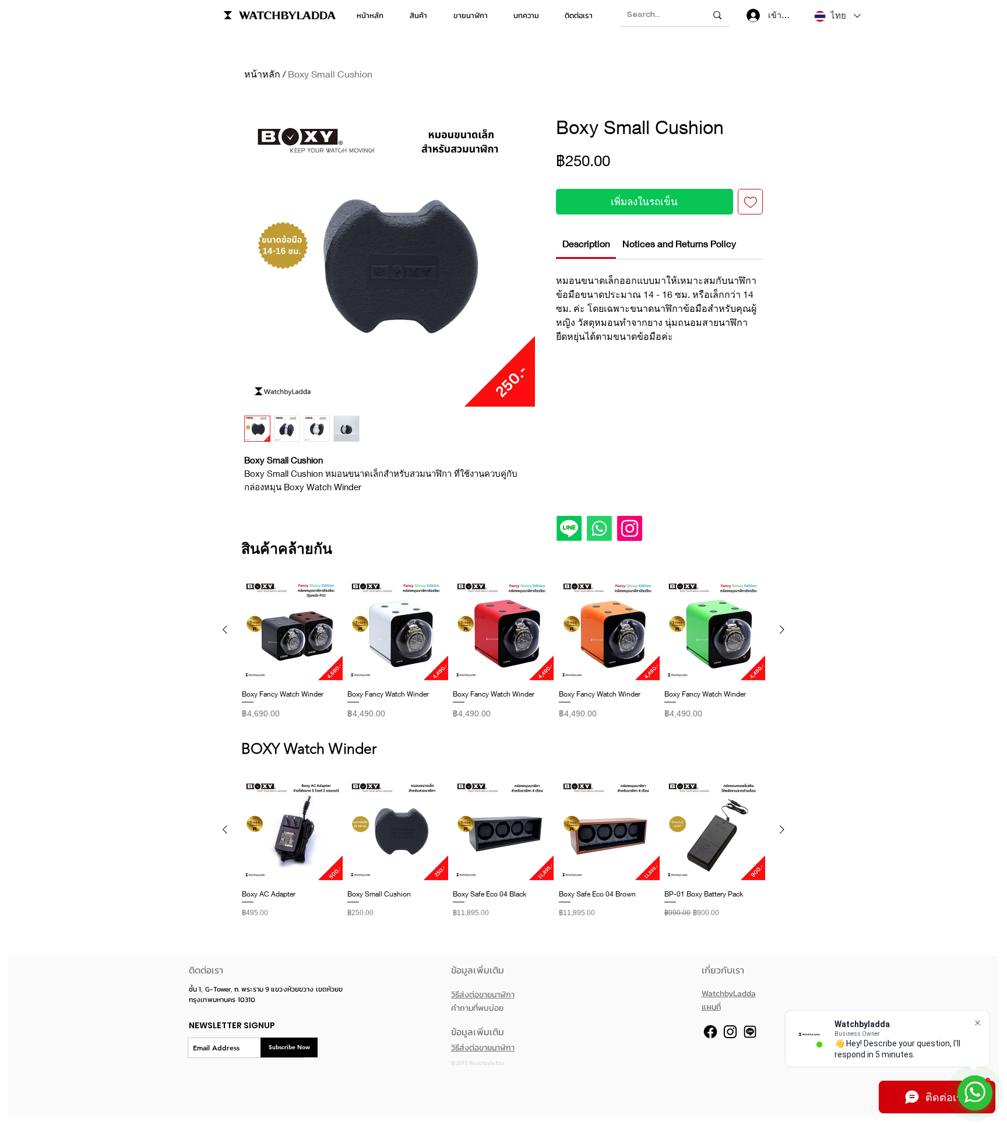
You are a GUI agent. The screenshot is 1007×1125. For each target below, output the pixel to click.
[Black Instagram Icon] (730, 1031)
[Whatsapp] (599, 528)
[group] (503, 654)
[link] (586, 243)
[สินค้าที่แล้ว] (225, 630)
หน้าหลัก (262, 73)
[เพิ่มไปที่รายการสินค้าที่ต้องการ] (750, 202)
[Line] (569, 528)
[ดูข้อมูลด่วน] (292, 629)
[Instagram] (629, 528)
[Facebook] (710, 1031)
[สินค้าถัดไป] (782, 630)
